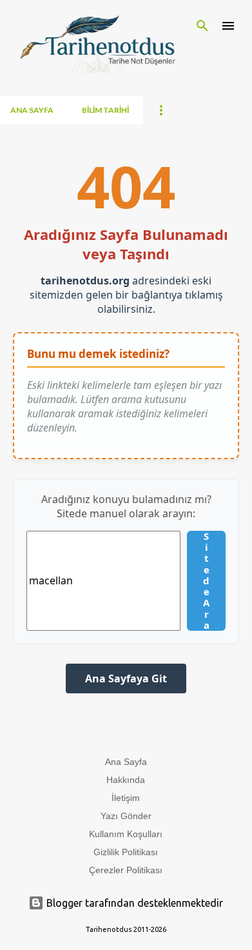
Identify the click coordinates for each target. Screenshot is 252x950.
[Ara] (202, 25)
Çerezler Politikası (125, 870)
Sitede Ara (206, 581)
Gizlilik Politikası (125, 852)
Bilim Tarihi (105, 110)
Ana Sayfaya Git (126, 678)
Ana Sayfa (31, 110)
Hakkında (125, 780)
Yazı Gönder (126, 816)
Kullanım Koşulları (125, 834)
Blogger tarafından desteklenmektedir (133, 903)
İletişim (125, 798)
